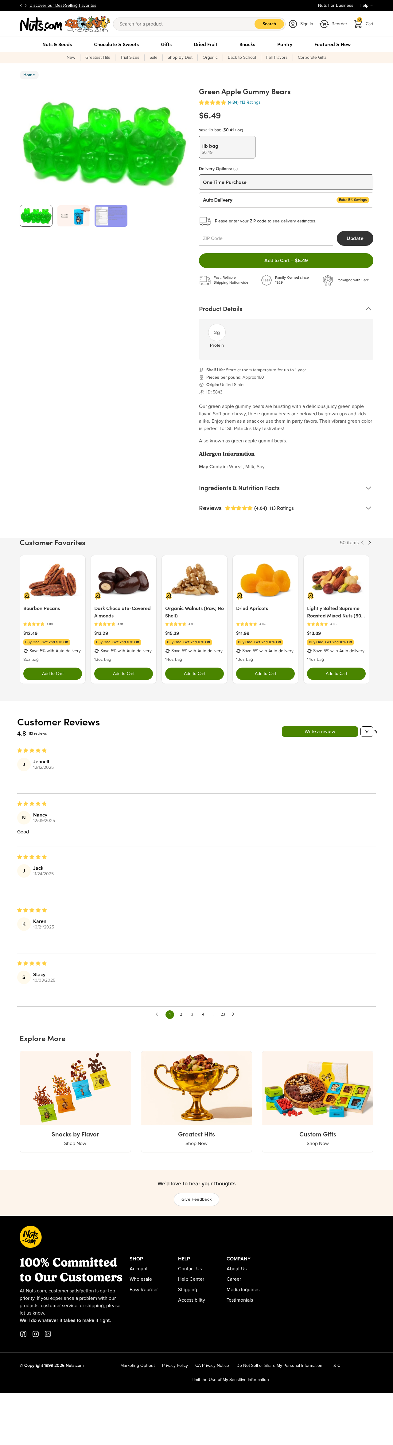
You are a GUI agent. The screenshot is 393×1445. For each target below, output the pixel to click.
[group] (36, 216)
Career (234, 1279)
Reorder (339, 24)
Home (29, 75)
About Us (237, 1268)
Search (269, 24)
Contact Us (190, 1268)
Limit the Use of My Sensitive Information (230, 1380)
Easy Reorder (144, 1289)
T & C (335, 1365)
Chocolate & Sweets (116, 44)
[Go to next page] (235, 1014)
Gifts (166, 44)
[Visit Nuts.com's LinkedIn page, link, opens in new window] (48, 1334)
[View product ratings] (52, 624)
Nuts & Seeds (57, 44)
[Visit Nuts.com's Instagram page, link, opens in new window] (35, 1334)
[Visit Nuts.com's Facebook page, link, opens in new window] (23, 1334)
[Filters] (366, 731)
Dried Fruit (205, 44)
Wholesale (141, 1279)
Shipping (187, 1289)
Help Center (191, 1279)
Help (364, 5)
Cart (366, 22)
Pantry (284, 44)
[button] (212, 102)
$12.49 (30, 633)
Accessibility (191, 1300)
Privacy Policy (175, 1365)
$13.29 (101, 633)
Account (139, 1268)
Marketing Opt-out (137, 1365)
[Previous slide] (20, 5)
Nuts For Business (335, 5)
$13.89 (314, 633)
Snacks (247, 44)
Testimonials (240, 1300)
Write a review (320, 731)
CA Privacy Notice (212, 1365)
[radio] (227, 147)
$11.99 (242, 633)
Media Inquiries (243, 1289)
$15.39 (172, 633)
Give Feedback (196, 1199)
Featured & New (332, 44)
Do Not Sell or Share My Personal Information (279, 1365)
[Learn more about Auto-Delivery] (235, 168)
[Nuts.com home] (65, 24)
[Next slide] (25, 5)
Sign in (306, 24)
